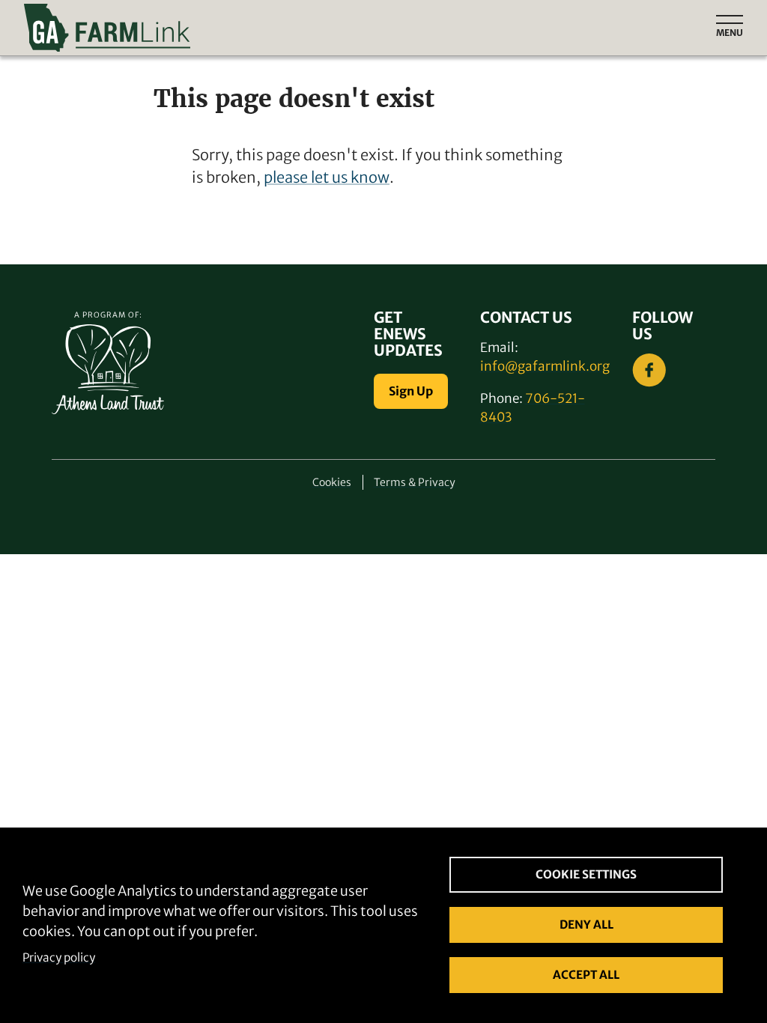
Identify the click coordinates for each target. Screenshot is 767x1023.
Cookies (331, 482)
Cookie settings (586, 874)
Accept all (586, 975)
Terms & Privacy (414, 482)
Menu (729, 32)
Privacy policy (58, 957)
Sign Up (411, 390)
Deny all (586, 924)
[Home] (233, 28)
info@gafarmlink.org (545, 366)
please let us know (326, 177)
